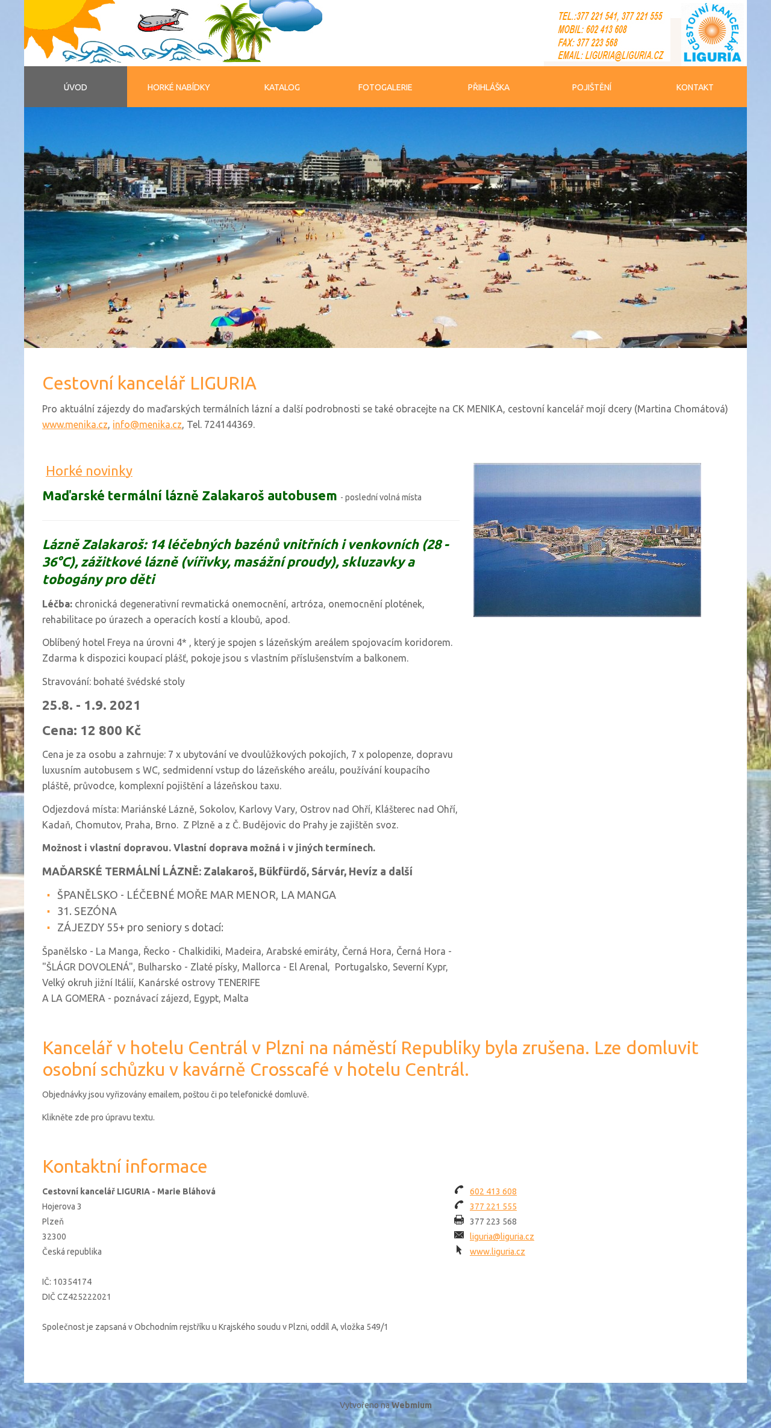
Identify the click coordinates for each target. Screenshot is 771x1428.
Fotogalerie (385, 87)
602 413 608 (493, 1191)
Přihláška (489, 87)
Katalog (282, 87)
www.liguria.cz (497, 1251)
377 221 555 (493, 1206)
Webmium (412, 1405)
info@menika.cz (147, 424)
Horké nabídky (179, 87)
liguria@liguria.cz (502, 1236)
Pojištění (591, 87)
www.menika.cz (75, 424)
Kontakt (695, 87)
